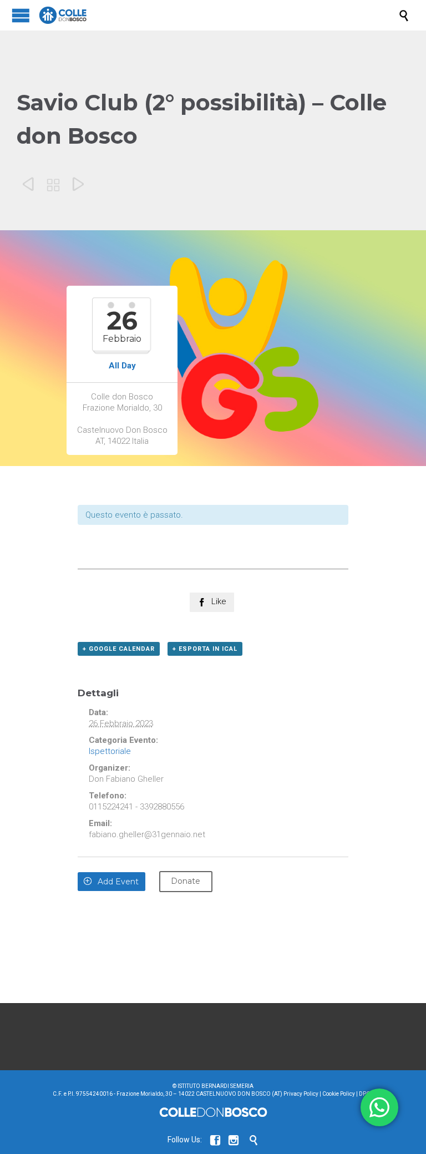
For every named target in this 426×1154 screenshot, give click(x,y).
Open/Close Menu (21, 15)
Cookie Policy (338, 1094)
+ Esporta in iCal (205, 648)
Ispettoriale (110, 751)
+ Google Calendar (119, 648)
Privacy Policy (300, 1094)
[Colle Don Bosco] (218, 15)
